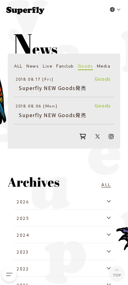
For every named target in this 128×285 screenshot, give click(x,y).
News (32, 66)
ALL (18, 66)
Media (104, 66)
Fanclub (65, 66)
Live (47, 66)
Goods (85, 66)
